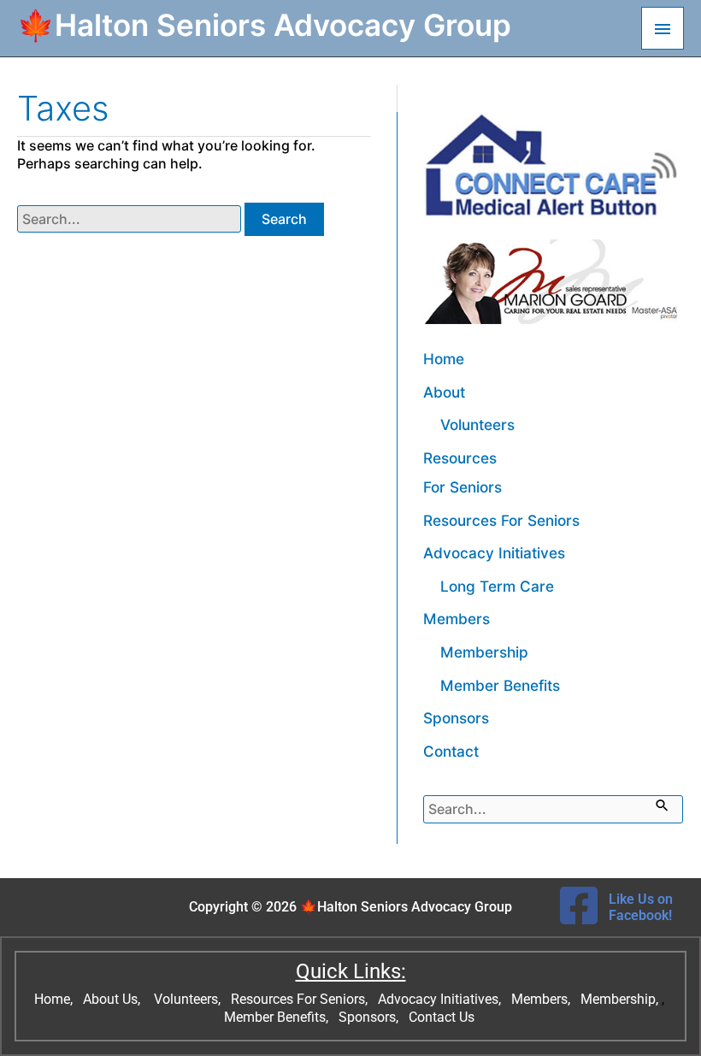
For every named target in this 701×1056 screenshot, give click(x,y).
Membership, (621, 999)
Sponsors (456, 718)
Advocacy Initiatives (494, 553)
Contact (451, 751)
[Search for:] (130, 218)
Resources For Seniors (501, 520)
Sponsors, (370, 1017)
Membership (484, 652)
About (444, 392)
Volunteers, (189, 999)
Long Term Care (497, 586)
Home (443, 359)
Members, (542, 999)
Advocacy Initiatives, (441, 999)
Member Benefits (500, 685)
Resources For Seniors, (301, 999)
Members (456, 619)
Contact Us (443, 1017)
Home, (55, 999)
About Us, (113, 999)
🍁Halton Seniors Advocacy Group (264, 25)
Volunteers (477, 425)
